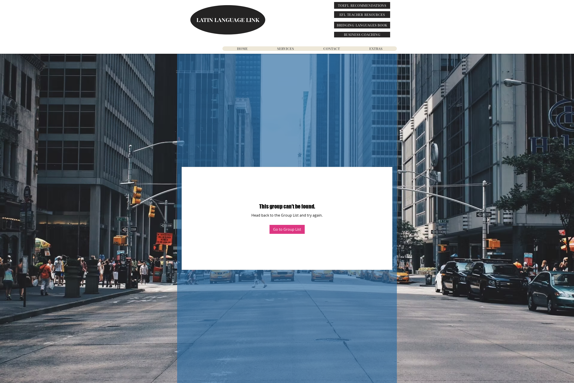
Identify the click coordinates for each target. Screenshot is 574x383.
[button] (375, 48)
